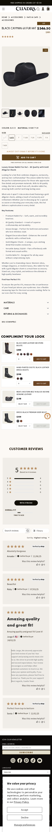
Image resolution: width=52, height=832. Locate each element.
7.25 (32, 138)
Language (6, 768)
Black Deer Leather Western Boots (30, 344)
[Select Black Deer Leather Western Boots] (27, 354)
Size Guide (46, 133)
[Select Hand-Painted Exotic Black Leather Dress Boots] (21, 378)
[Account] (43, 8)
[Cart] (48, 8)
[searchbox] (14, 530)
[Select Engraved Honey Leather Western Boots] (31, 354)
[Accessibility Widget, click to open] (47, 416)
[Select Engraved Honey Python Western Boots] (18, 354)
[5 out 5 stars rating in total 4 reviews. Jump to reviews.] (8, 37)
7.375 (39, 138)
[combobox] (38, 537)
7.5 (46, 138)
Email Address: (8, 744)
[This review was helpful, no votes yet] (37, 564)
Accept (24, 809)
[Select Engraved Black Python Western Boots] (21, 354)
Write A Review (26, 502)
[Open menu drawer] (3, 8)
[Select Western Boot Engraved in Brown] (24, 354)
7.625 (5, 145)
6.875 (12, 138)
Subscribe (26, 752)
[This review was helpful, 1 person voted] (37, 721)
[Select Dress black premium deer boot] (18, 421)
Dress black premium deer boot (32, 412)
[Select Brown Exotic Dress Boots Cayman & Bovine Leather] (18, 378)
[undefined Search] (38, 9)
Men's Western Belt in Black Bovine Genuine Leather (33, 393)
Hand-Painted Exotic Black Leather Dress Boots (33, 368)
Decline (24, 817)
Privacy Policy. (21, 802)
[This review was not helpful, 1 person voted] (42, 688)
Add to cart (28, 157)
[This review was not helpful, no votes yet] (42, 564)
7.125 (26, 138)
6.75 (4, 138)
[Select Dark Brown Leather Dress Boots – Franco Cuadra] (21, 421)
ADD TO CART (41, 359)
